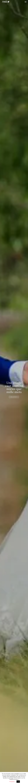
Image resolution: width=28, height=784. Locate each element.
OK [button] (18, 781)
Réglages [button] (12, 781)
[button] (25, 2)
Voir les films (14, 398)
